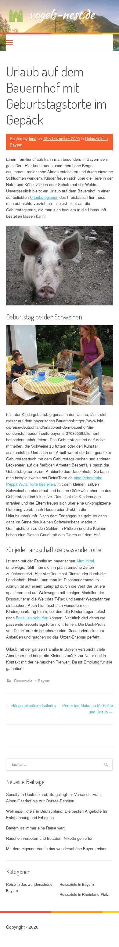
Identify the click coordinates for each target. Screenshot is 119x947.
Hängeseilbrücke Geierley (31, 705)
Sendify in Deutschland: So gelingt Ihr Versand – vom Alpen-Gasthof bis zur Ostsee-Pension (53, 797)
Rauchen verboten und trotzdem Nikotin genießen (49, 838)
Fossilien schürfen (32, 618)
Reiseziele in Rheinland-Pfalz (84, 894)
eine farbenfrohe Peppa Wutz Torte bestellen (54, 481)
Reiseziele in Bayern (32, 681)
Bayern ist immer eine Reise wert (35, 828)
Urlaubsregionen (44, 197)
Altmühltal (85, 561)
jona (32, 138)
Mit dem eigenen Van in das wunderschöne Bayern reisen (56, 848)
